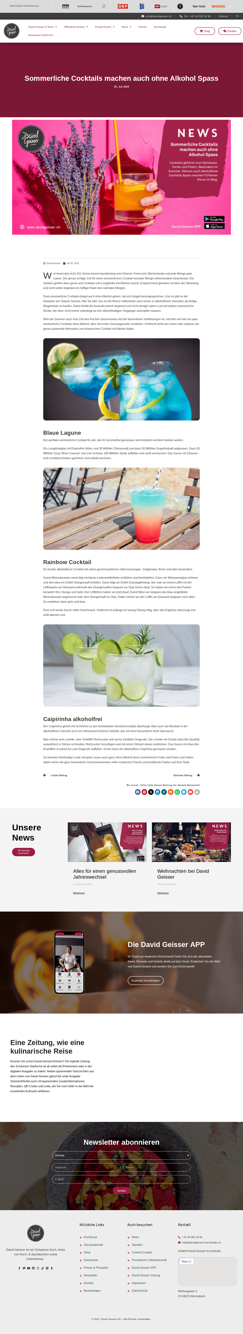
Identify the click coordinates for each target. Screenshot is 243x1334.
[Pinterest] (47, 1268)
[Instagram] (37, 1268)
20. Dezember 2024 (166, 884)
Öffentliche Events (74, 26)
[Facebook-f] (19, 1268)
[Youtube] (28, 1268)
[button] (53, 6)
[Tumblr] (51, 1268)
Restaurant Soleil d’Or (40, 35)
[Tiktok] (42, 1268)
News (125, 26)
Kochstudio (160, 26)
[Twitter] (24, 1268)
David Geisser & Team (41, 26)
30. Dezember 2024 (82, 884)
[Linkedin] (33, 1268)
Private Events (103, 26)
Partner (142, 26)
